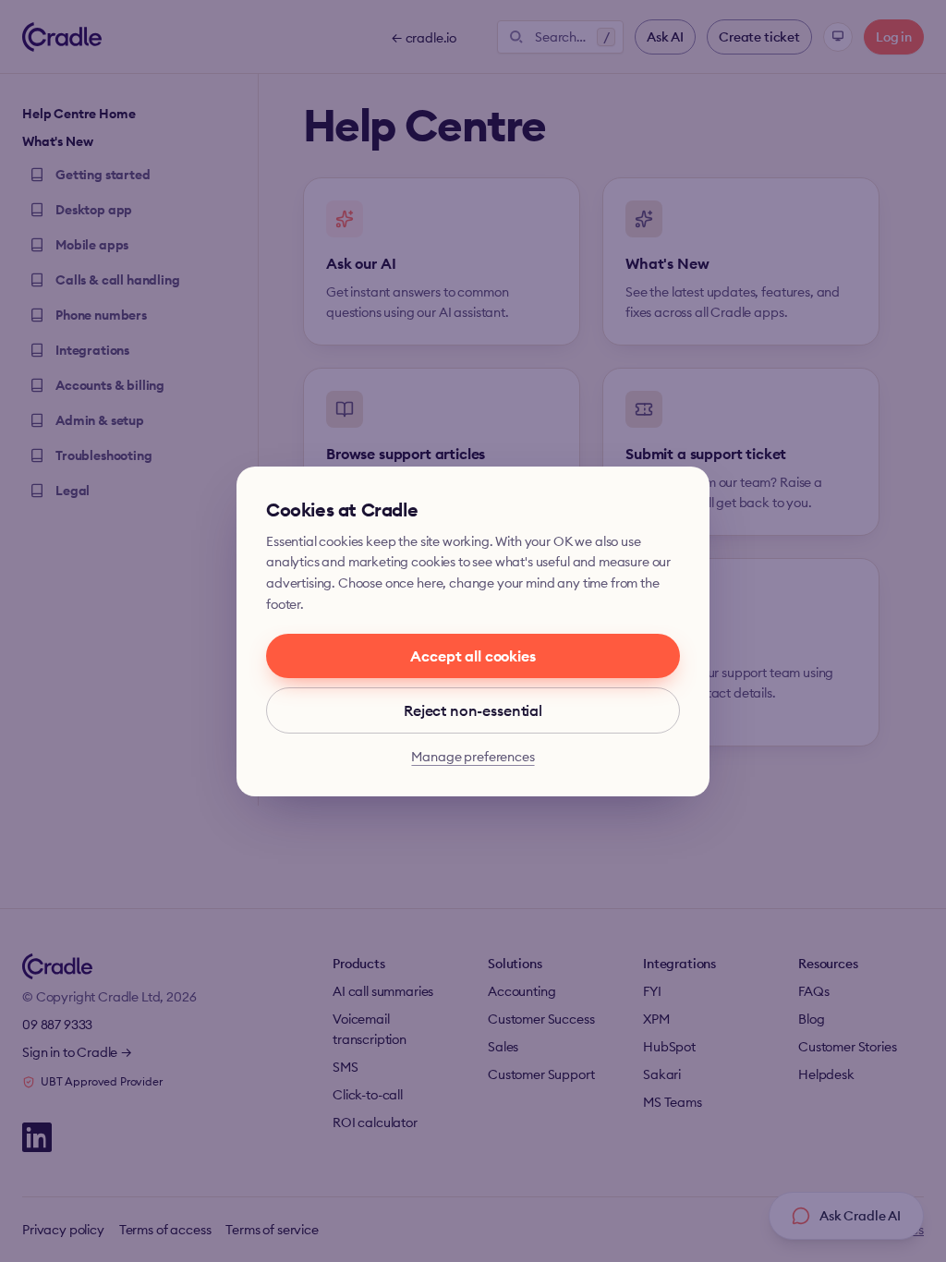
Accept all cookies (472, 656)
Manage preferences (472, 756)
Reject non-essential (473, 710)
